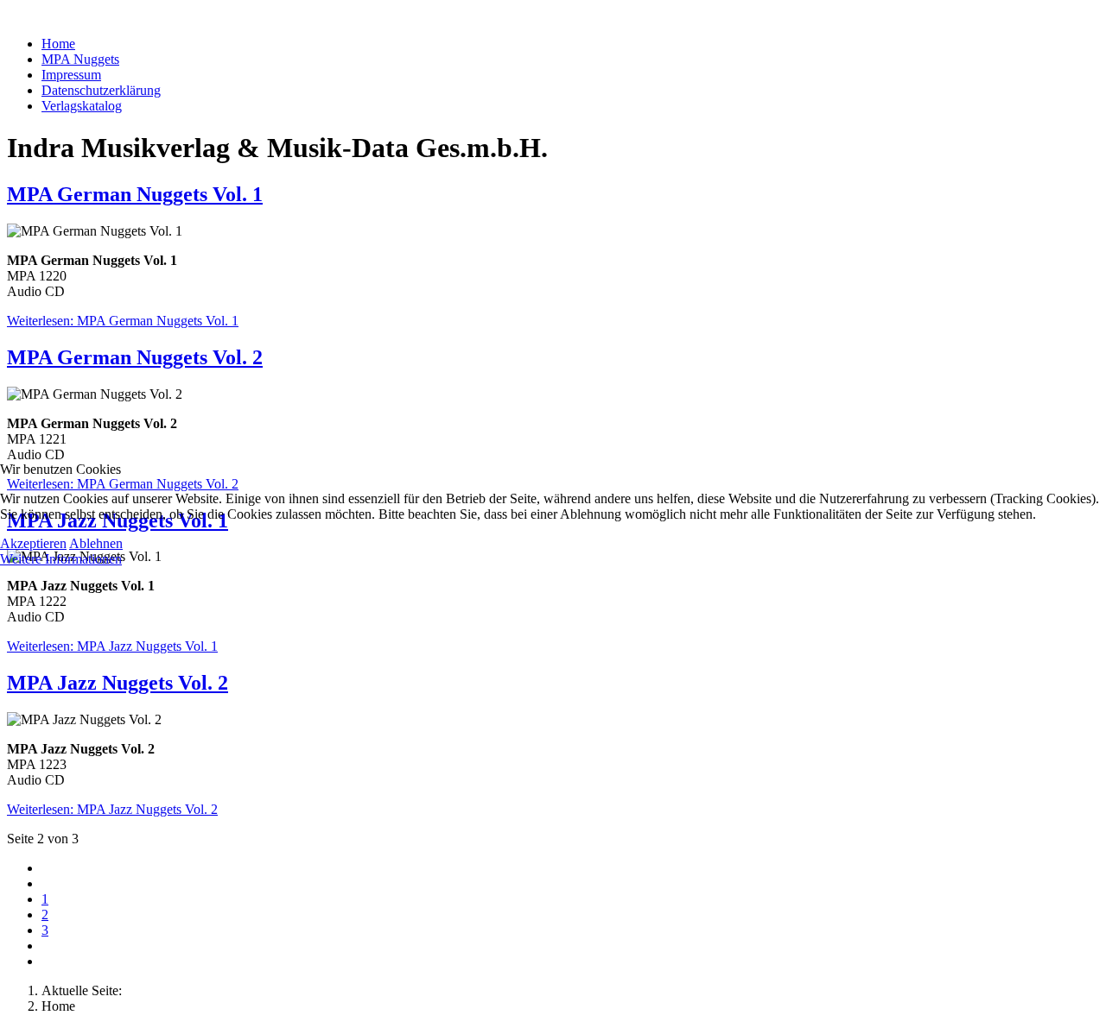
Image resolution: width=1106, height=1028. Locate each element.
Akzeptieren (33, 543)
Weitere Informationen (61, 559)
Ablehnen (96, 543)
